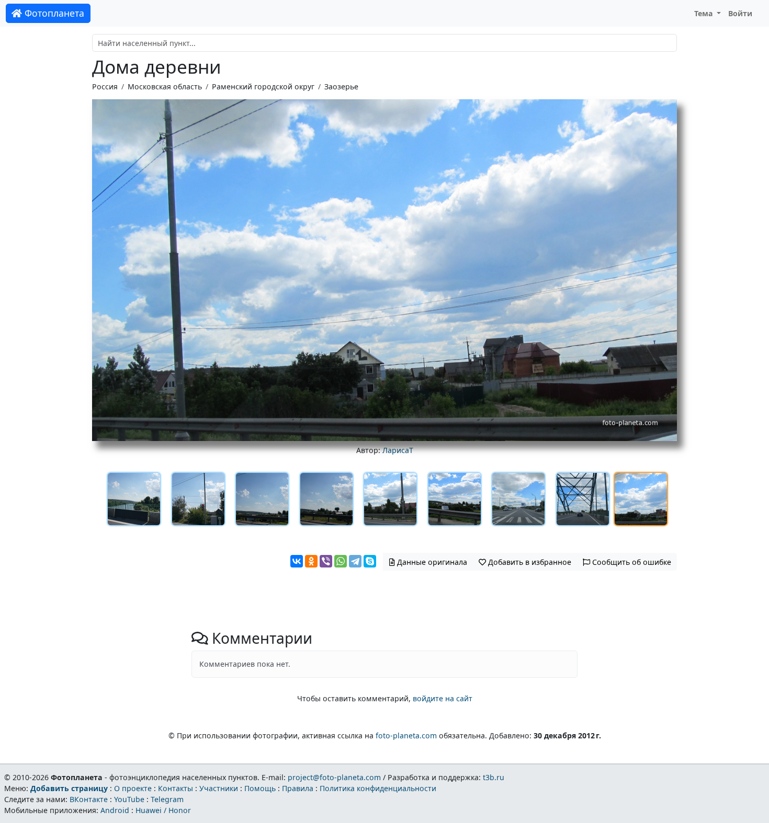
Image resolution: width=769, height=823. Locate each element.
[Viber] (326, 561)
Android (114, 810)
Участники (218, 788)
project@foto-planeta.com (334, 777)
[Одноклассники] (311, 561)
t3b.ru (493, 777)
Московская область (165, 86)
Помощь (260, 788)
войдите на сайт (442, 698)
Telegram (167, 799)
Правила (297, 788)
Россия (105, 86)
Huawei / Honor (163, 810)
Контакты (175, 788)
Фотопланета (53, 13)
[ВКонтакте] (296, 561)
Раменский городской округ (263, 86)
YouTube (129, 799)
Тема (704, 13)
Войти (740, 13)
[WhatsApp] (340, 561)
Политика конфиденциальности (378, 788)
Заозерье (341, 86)
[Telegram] (355, 561)
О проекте (133, 788)
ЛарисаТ (397, 450)
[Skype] (370, 561)
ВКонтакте (89, 799)
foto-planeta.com (406, 735)
